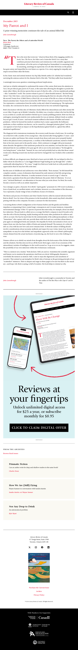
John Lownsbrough (9, 35)
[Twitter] (29, 547)
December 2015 (10, 22)
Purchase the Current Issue (39, 588)
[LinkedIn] (48, 547)
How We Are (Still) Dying (23, 485)
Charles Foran (14, 471)
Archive (39, 591)
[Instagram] (35, 547)
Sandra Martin (14, 492)
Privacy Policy (39, 595)
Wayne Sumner (28, 492)
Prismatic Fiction (18, 464)
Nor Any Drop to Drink (22, 507)
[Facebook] (42, 547)
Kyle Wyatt (12, 513)
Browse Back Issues (10, 453)
